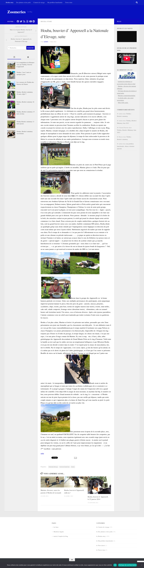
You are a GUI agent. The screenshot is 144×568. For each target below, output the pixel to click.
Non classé (101, 545)
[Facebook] (18, 21)
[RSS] (24, 21)
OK (115, 565)
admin (46, 42)
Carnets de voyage (39, 2)
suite (42, 453)
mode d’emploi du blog (61, 536)
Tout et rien (68, 2)
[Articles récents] (14, 57)
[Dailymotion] (27, 21)
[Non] (142, 565)
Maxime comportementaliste (126, 95)
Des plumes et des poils (23, 2)
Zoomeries (16, 12)
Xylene (72, 467)
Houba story (9, 2)
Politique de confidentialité (127, 565)
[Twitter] (21, 21)
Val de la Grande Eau (64, 467)
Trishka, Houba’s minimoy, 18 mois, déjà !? (25, 93)
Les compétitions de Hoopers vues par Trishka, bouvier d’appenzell (25, 64)
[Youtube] (30, 21)
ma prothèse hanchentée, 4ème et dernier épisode (125, 146)
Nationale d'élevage (53, 467)
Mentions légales (59, 532)
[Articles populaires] (28, 57)
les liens (56, 527)
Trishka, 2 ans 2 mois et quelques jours (24, 73)
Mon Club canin (123, 102)
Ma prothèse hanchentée (54, 2)
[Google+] (33, 21)
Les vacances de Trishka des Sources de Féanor (25, 83)
